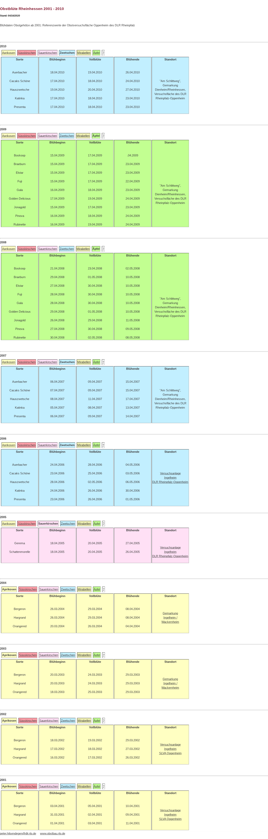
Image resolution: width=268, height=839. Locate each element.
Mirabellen (83, 52)
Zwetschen (67, 135)
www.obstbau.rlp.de (52, 833)
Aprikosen (8, 52)
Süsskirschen (27, 52)
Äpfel (96, 52)
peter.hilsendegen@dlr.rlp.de (18, 833)
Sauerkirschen (47, 52)
